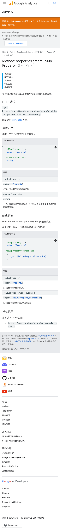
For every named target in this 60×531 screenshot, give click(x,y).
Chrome (5, 493)
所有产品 (6, 506)
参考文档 (9, 55)
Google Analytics (24, 52)
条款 (4, 518)
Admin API (8, 12)
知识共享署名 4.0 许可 (45, 336)
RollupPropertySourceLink (31, 256)
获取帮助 (6, 420)
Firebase (6, 497)
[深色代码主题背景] (55, 147)
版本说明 (6, 415)
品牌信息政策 (8, 471)
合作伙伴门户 (8, 453)
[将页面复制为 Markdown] (27, 65)
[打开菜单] (4, 3)
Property (20, 152)
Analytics (31, 3)
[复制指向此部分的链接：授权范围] (16, 312)
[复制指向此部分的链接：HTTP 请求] (18, 102)
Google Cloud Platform (12, 502)
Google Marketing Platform (14, 457)
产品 (11, 52)
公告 (4, 25)
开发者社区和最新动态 (12, 436)
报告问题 (6, 424)
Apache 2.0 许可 (34, 338)
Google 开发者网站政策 (21, 341)
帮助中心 (6, 406)
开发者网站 (7, 411)
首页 (4, 52)
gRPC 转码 (17, 120)
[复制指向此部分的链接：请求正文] (16, 128)
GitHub (42, 21)
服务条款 (6, 462)
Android (5, 489)
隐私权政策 (14, 518)
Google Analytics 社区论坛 (13, 441)
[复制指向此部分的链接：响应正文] (16, 216)
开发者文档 (38, 52)
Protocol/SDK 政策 (10, 466)
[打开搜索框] (49, 3)
